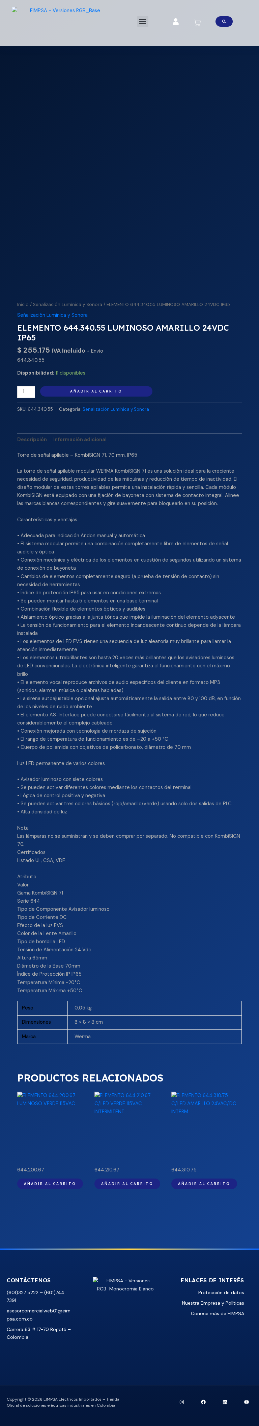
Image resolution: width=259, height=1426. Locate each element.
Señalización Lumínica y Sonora (67, 304)
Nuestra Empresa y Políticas (213, 1303)
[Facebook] (203, 1402)
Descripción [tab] (32, 439)
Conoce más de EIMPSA (217, 1313)
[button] (142, 21)
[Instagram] (182, 1402)
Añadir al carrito (96, 391)
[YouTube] (246, 1402)
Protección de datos (221, 1292)
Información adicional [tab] (80, 439)
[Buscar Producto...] (224, 21)
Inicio (23, 304)
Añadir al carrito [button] (50, 1183)
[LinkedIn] (225, 1402)
